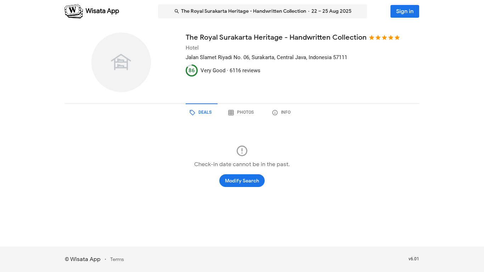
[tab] (202, 112)
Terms (117, 259)
